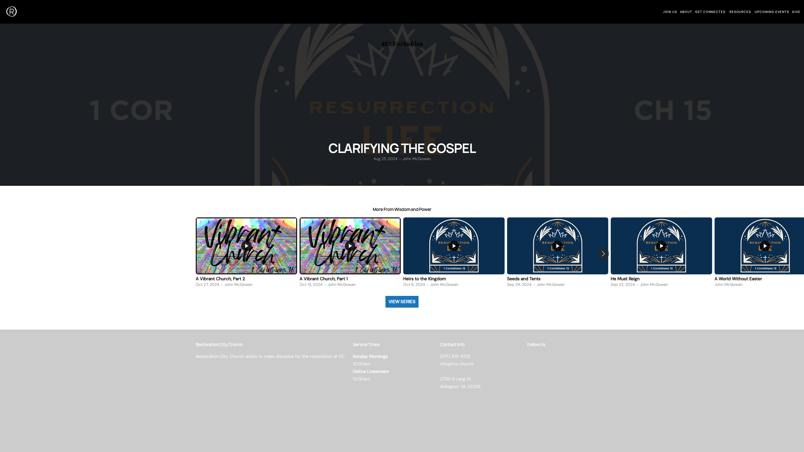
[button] (603, 253)
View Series (402, 302)
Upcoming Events (772, 12)
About (686, 12)
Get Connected (711, 12)
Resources (740, 12)
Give (796, 12)
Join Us (670, 12)
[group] (246, 253)
